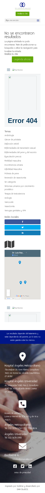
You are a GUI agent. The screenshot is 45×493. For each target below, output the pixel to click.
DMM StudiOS (22, 489)
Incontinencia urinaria (14, 165)
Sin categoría (10, 182)
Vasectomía (10, 206)
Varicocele (9, 202)
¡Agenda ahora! (23, 59)
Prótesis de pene (12, 173)
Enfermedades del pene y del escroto (21, 152)
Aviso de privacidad (22, 472)
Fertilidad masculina (13, 161)
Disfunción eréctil (12, 144)
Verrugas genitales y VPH (15, 210)
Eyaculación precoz (13, 156)
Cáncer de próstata (13, 139)
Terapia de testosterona (15, 194)
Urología (8, 198)
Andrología (9, 135)
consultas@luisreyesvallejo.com (23, 459)
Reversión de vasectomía (15, 178)
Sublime (20, 486)
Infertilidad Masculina (13, 169)
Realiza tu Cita (22, 14)
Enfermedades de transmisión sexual (20, 148)
